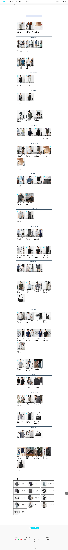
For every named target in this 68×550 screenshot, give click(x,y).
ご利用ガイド (36, 541)
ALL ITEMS (31, 519)
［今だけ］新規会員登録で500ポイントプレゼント (34, 16)
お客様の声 (26, 541)
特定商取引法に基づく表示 (28, 542)
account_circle (63, 1)
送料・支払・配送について (28, 539)
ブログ (23, 1)
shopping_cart (65, 1)
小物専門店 (27, 1)
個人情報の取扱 (36, 542)
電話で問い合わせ (48, 539)
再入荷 (16, 1)
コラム (20, 1)
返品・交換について (37, 539)
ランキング (12, 1)
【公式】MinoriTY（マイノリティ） (17, 4)
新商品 (9, 1)
